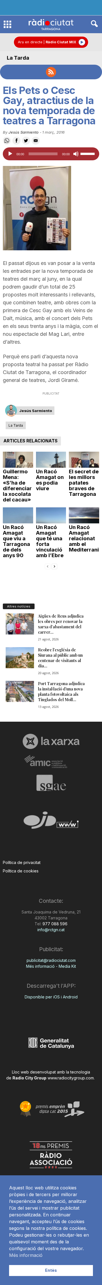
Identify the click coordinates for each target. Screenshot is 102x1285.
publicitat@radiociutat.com (51, 960)
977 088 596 (54, 923)
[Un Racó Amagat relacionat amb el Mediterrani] (84, 515)
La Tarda (18, 58)
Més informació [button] (25, 1255)
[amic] (51, 762)
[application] (51, 153)
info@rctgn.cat (51, 929)
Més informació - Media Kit (51, 966)
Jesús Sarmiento (23, 132)
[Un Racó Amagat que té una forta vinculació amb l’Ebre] (51, 515)
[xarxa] (51, 741)
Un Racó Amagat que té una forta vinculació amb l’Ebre (49, 541)
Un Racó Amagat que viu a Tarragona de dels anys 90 (16, 541)
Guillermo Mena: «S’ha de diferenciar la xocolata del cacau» (17, 485)
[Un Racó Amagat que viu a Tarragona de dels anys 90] (18, 515)
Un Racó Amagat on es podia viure (50, 480)
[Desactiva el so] (76, 154)
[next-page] (54, 566)
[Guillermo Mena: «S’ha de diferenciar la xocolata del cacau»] (18, 460)
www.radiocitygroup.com (71, 1077)
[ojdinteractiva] (51, 822)
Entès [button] (51, 1270)
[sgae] (51, 783)
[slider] (88, 153)
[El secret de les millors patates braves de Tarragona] (84, 460)
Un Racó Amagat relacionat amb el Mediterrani (84, 538)
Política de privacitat (22, 862)
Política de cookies (21, 870)
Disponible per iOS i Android (51, 996)
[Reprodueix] (10, 154)
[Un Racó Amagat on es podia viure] (51, 460)
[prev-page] (47, 566)
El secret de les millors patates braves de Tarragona (84, 482)
